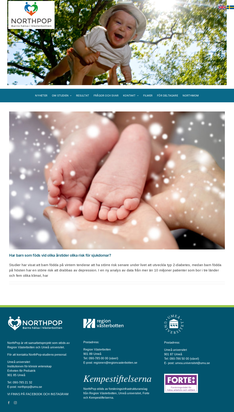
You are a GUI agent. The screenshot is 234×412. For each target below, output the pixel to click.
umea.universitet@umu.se (192, 363)
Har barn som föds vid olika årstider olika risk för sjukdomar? (60, 255)
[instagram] (15, 402)
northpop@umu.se (30, 386)
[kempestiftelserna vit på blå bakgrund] (117, 377)
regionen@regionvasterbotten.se (115, 362)
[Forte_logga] (181, 375)
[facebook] (8, 402)
